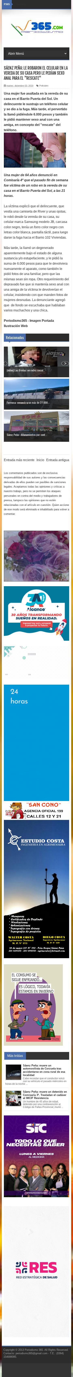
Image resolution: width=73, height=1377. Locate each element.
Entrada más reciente (19, 460)
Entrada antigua (57, 460)
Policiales (43, 85)
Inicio (40, 460)
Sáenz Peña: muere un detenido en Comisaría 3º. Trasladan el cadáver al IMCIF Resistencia (45, 1095)
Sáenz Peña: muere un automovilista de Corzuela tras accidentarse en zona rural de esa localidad (44, 1070)
